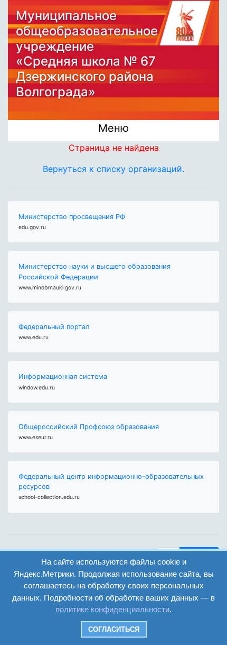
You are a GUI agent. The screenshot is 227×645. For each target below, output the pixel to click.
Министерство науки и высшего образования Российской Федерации (94, 271)
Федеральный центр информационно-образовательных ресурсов (111, 481)
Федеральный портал (54, 327)
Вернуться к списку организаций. (113, 168)
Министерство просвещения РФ (71, 217)
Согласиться (113, 629)
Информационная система (62, 376)
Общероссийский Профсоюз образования (88, 427)
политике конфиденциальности (112, 609)
